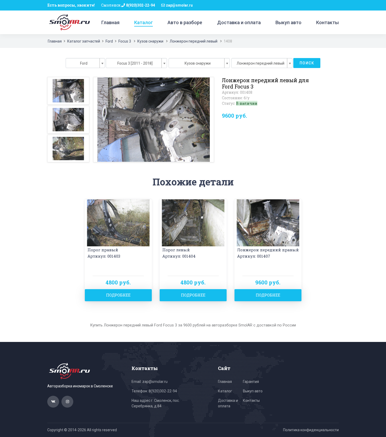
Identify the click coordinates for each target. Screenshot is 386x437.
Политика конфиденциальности (311, 430)
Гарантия (251, 381)
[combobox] (85, 63)
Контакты (327, 22)
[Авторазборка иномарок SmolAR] (68, 22)
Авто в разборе (185, 22)
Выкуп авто (288, 22)
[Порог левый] (193, 222)
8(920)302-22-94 (140, 5)
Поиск (307, 63)
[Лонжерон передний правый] (267, 222)
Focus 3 (124, 41)
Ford (109, 41)
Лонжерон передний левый (193, 41)
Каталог (143, 22)
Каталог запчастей (83, 41)
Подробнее (118, 295)
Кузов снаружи (150, 41)
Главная (110, 22)
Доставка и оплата (239, 22)
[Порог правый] (118, 222)
